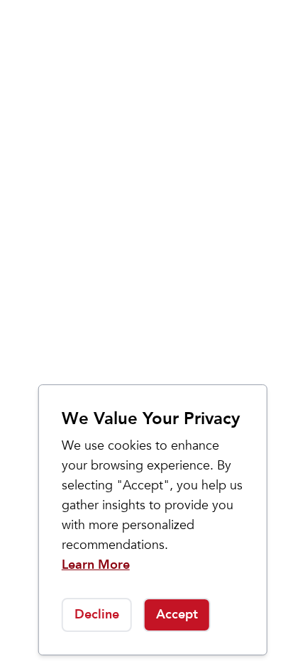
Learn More (96, 565)
